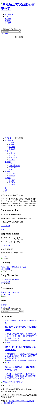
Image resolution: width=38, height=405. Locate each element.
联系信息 (12, 180)
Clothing (11, 164)
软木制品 (8, 280)
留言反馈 (12, 182)
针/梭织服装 (5, 267)
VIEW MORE (5, 226)
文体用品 (16, 280)
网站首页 (8, 138)
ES (10, 33)
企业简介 (12, 142)
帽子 (14, 292)
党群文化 (12, 153)
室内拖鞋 (4, 292)
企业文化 (8, 16)
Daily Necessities (14, 166)
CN (2, 33)
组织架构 (12, 147)
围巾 (19, 292)
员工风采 (12, 160)
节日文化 (12, 155)
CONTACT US (6, 256)
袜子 (10, 292)
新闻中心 (8, 21)
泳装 (19, 267)
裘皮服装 (14, 267)
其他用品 (4, 305)
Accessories (13, 167)
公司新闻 (12, 173)
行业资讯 (12, 176)
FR (7, 33)
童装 (24, 267)
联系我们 (8, 23)
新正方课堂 (13, 157)
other (10, 169)
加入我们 (12, 184)
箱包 (2, 280)
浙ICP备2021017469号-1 (17, 401)
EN (5, 33)
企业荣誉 (12, 149)
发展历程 (12, 144)
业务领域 (8, 19)
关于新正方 (9, 14)
